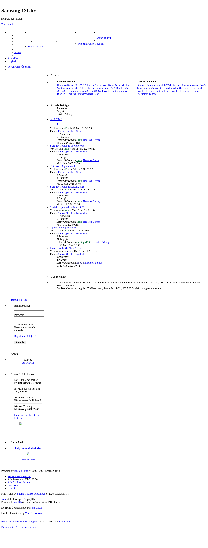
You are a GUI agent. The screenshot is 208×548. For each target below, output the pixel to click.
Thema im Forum (28, 459)
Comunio (89, 38)
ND (65, 128)
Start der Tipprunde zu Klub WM (67, 145)
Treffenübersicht (43, 38)
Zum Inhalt (7, 24)
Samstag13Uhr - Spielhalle (72, 254)
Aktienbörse (40, 35)
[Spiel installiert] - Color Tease (65, 248)
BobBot (67, 251)
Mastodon (19, 44)
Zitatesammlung (43, 41)
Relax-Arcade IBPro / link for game (20, 521)
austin (79, 139)
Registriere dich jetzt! (25, 336)
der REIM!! (56, 119)
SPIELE (57, 32)
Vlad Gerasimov (33, 513)
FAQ (17, 41)
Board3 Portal (21, 471)
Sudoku (63, 38)
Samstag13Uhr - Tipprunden (72, 151)
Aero (3, 499)
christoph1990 (83, 242)
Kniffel (62, 35)
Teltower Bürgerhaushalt (62, 166)
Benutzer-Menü (18, 299)
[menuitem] (100, 32)
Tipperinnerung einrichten (63, 227)
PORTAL (13, 32)
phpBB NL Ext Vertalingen (31, 493)
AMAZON (28, 362)
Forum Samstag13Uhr (69, 131)
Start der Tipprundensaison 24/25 (67, 186)
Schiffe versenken (68, 41)
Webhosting (20, 38)
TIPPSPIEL (85, 32)
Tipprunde (90, 35)
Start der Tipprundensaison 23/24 (67, 207)
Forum (18, 35)
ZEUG (31, 32)
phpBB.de (37, 507)
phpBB (18, 502)
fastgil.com (64, 521)
